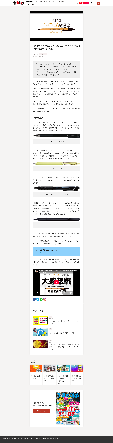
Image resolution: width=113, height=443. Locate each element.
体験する (42, 1)
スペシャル (61, 1)
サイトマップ (48, 438)
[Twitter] (37, 299)
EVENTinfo (36, 56)
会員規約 (32, 438)
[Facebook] (34, 299)
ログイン (76, 3)
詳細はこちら (41, 411)
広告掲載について (38, 438)
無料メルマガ (84, 3)
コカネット (13, 441)
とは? (33, 1)
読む (37, 1)
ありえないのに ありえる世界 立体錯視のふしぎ (35, 376)
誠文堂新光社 (6, 438)
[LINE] (41, 299)
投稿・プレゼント (51, 1)
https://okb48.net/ (42, 253)
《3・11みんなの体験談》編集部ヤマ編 (61, 333)
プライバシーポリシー (22, 438)
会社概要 (13, 438)
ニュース (41, 54)
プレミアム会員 (30, 4)
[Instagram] (44, 299)
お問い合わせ (55, 438)
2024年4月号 (42, 56)
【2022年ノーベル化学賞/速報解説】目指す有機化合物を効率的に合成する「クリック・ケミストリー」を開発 (64, 347)
